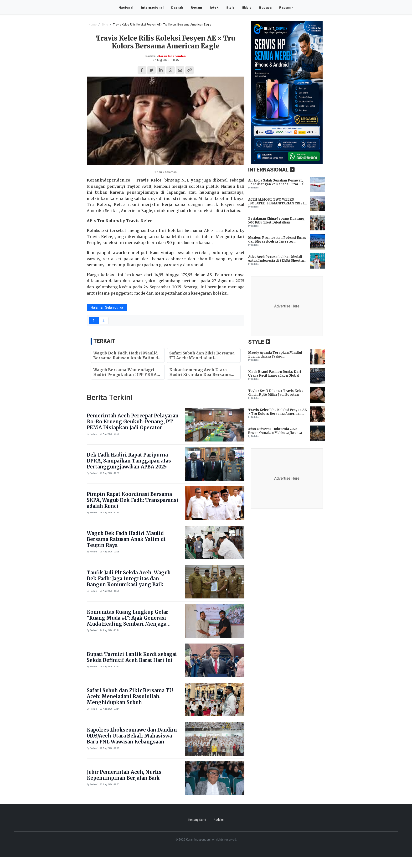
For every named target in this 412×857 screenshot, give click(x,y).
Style (230, 7)
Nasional (126, 7)
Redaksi (219, 819)
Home (93, 24)
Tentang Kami (197, 819)
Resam (196, 7)
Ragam (285, 7)
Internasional (152, 7)
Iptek (214, 7)
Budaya (265, 7)
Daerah (177, 7)
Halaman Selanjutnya (107, 307)
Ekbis (247, 7)
